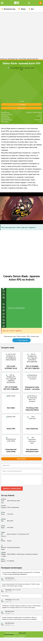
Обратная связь (9, 634)
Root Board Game (9, 578)
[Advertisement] (21, 35)
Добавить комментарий (12, 488)
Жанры (23, 9)
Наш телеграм (23, 340)
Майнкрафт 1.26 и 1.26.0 (12, 599)
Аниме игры (35, 336)
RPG (28, 336)
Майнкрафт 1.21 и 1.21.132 (13, 589)
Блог (32, 9)
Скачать (22, 108)
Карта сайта (22, 633)
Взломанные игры (9, 9)
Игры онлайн (21, 336)
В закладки (23, 104)
